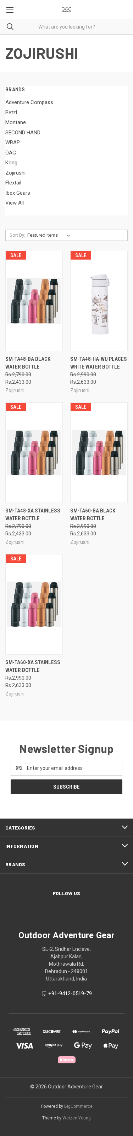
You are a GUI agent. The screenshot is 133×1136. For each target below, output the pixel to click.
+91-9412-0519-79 (70, 993)
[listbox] (50, 235)
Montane (15, 122)
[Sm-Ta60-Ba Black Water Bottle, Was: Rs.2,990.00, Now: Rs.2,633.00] (99, 453)
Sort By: (17, 235)
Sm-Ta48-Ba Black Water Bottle (27, 363)
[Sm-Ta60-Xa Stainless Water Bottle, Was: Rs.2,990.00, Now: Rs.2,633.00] (34, 604)
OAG (10, 153)
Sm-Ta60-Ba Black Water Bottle (92, 515)
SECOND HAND (22, 132)
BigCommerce (78, 1106)
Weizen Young (76, 1118)
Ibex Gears (17, 193)
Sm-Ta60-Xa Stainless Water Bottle (32, 666)
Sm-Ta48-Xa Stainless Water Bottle (32, 515)
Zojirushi (15, 173)
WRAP (12, 142)
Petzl (11, 112)
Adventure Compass (29, 102)
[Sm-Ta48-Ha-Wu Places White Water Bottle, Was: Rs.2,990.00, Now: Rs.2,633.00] (99, 301)
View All (14, 203)
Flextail (13, 183)
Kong (11, 162)
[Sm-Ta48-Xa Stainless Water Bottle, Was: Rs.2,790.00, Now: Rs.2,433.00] (34, 453)
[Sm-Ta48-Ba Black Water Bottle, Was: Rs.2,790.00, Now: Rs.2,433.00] (34, 301)
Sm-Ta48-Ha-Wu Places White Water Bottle (98, 363)
